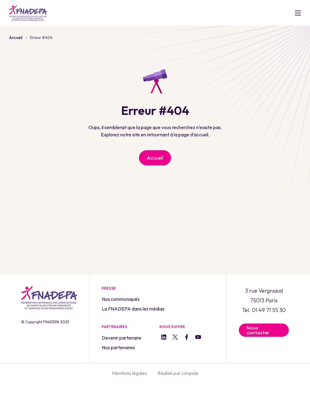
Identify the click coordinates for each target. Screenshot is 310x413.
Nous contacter (258, 330)
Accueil (15, 37)
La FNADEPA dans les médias (133, 309)
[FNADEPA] (28, 13)
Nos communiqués (121, 299)
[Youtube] (198, 338)
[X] (175, 338)
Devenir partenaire (121, 338)
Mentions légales (129, 373)
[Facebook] (187, 338)
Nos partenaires (118, 347)
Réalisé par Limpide (177, 373)
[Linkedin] (164, 338)
